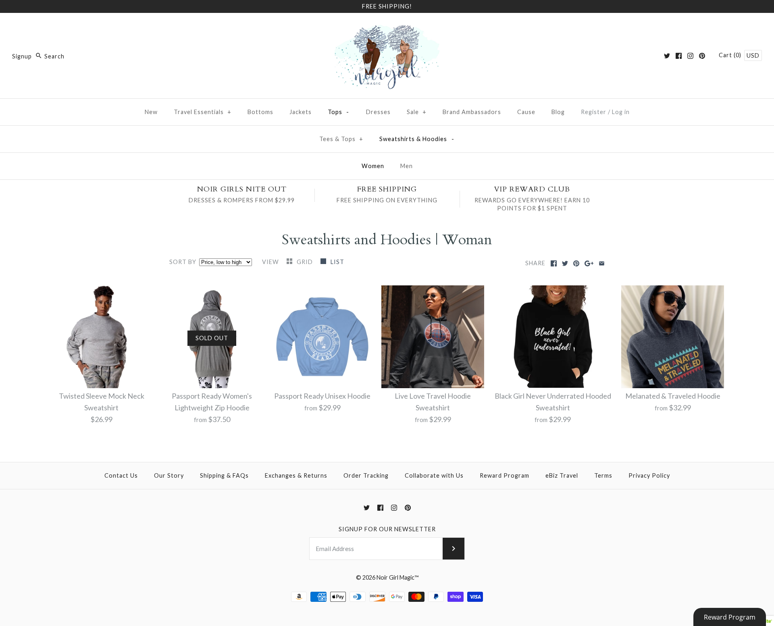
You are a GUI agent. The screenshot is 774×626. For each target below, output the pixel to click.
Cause (526, 111)
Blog (558, 111)
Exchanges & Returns (296, 475)
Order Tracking (366, 475)
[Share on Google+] (589, 263)
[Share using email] (602, 263)
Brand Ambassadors (472, 111)
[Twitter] (667, 56)
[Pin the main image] (576, 263)
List (337, 261)
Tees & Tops (341, 138)
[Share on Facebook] (554, 263)
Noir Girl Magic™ (397, 577)
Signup (22, 56)
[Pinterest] (702, 56)
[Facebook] (679, 56)
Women (373, 165)
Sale (417, 111)
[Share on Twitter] (565, 263)
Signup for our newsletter (387, 529)
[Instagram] (690, 56)
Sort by (182, 261)
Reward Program (504, 475)
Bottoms (260, 111)
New (151, 111)
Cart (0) (731, 55)
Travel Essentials (202, 111)
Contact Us (121, 475)
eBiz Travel (561, 475)
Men (406, 165)
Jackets (300, 111)
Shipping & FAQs (224, 475)
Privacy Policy (649, 475)
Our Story (169, 475)
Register (593, 111)
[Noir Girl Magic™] (387, 26)
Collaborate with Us (434, 475)
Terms (603, 475)
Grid (305, 261)
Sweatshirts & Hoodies (416, 138)
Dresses (378, 111)
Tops (339, 111)
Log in (621, 111)
